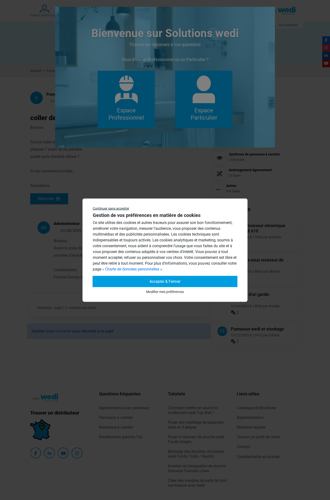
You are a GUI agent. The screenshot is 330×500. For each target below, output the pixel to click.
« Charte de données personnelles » (132, 269)
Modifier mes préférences (165, 291)
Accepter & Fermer (165, 281)
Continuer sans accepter (111, 208)
